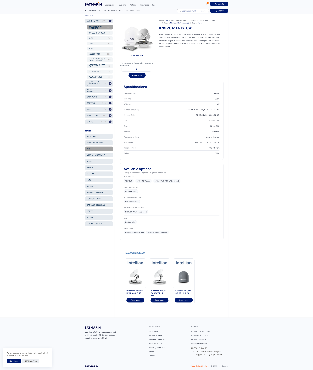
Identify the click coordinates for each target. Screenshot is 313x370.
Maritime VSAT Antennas (179, 23)
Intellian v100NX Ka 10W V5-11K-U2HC (159, 293)
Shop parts (153, 331)
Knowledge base (155, 343)
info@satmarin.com (199, 343)
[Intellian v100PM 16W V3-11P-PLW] (183, 277)
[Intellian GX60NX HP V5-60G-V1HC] (135, 277)
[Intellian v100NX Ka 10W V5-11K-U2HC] (159, 277)
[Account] (202, 4)
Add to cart (137, 75)
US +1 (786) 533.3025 (200, 335)
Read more (135, 300)
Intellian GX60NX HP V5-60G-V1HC (134, 292)
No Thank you (31, 361)
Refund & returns (202, 366)
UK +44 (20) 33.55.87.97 (201, 331)
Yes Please (13, 361)
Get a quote (219, 4)
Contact (152, 355)
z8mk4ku (199, 23)
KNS (166, 20)
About (151, 351)
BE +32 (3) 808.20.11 (199, 339)
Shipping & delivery (157, 347)
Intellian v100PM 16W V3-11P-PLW (183, 292)
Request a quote (155, 335)
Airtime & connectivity (158, 339)
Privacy (192, 366)
